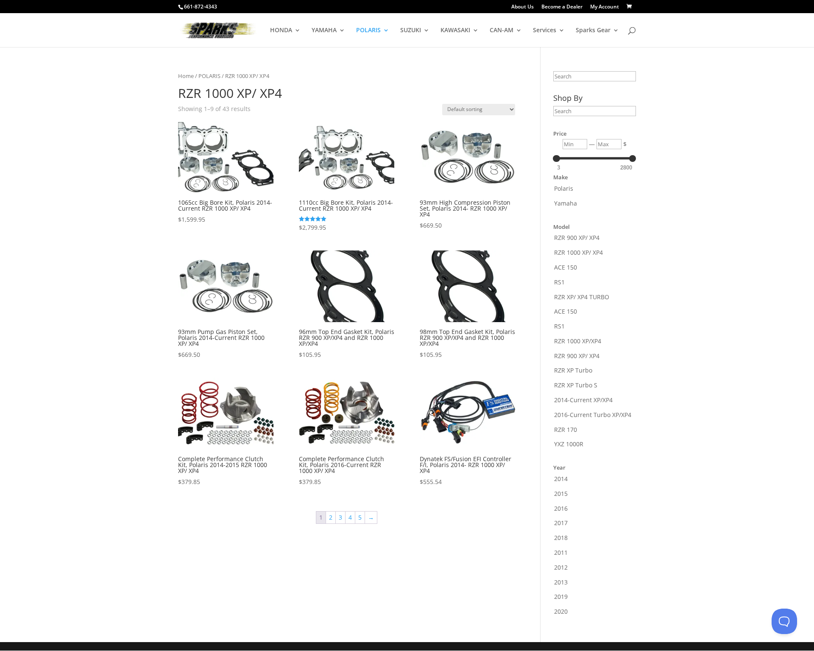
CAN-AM (501, 30)
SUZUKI (410, 30)
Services (544, 30)
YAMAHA (324, 30)
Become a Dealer (562, 7)
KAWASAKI (455, 30)
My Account (604, 7)
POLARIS (368, 30)
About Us (522, 7)
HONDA (281, 30)
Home (186, 76)
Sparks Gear (593, 30)
